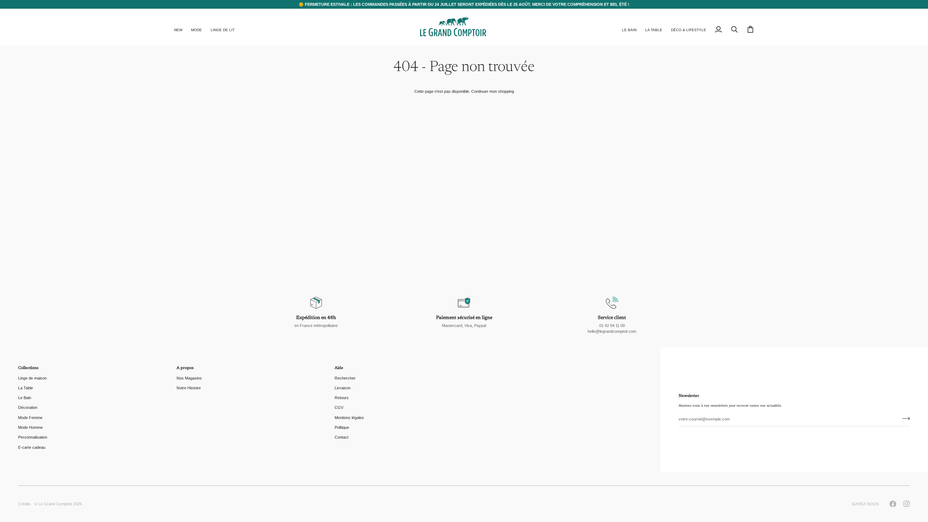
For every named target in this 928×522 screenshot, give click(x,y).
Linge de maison (32, 378)
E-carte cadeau (31, 447)
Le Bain (24, 397)
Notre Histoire (189, 388)
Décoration (27, 407)
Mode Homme (30, 427)
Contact (341, 437)
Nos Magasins (189, 378)
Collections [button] (28, 368)
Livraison (343, 388)
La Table (25, 388)
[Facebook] (893, 504)
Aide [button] (339, 368)
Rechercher (345, 378)
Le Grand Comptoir (55, 504)
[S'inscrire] (904, 418)
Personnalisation (32, 437)
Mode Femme (30, 417)
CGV (339, 407)
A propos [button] (185, 368)
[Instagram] (906, 504)
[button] (196, 27)
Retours (342, 397)
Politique (342, 427)
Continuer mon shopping (492, 91)
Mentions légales (349, 417)
